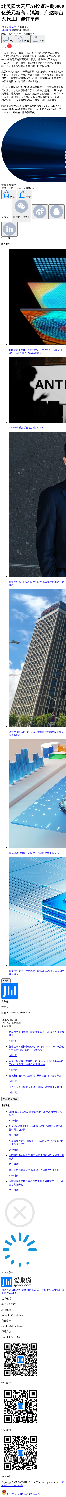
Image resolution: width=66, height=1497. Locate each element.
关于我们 (56, 1289)
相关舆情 (6, 30)
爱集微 (12, 27)
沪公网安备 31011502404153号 (23, 1493)
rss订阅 (12, 1293)
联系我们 (36, 1289)
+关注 (6, 980)
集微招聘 (26, 1289)
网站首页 (6, 1289)
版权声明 (16, 1289)
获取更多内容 (10, 1098)
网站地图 (46, 1289)
